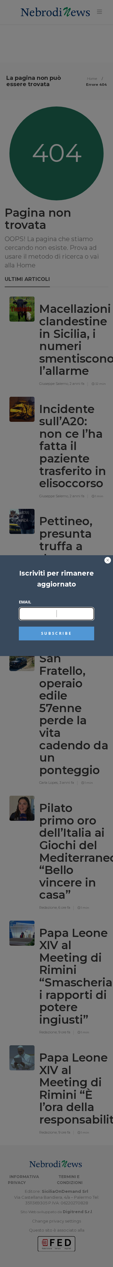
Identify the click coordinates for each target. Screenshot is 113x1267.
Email (25, 602)
